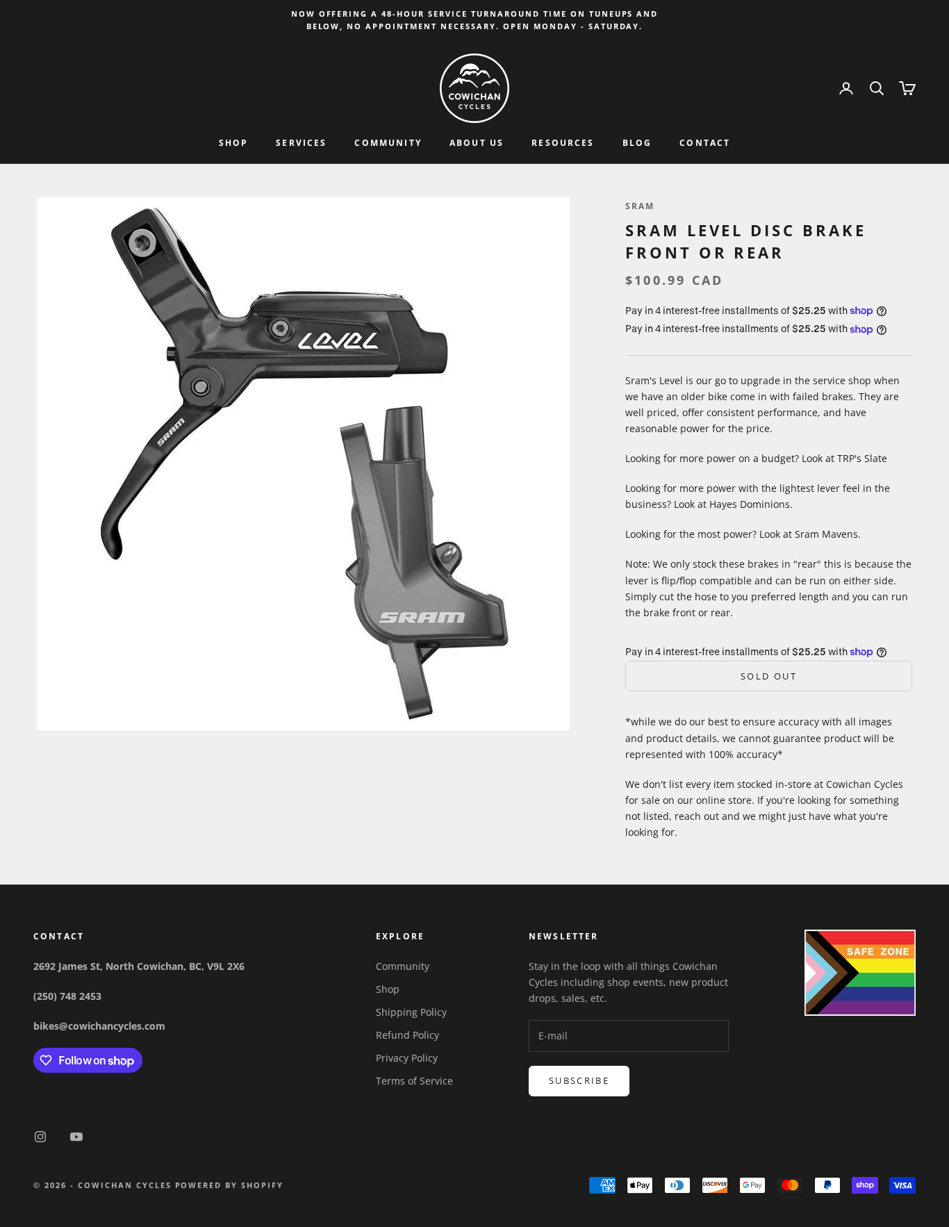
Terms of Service (414, 1080)
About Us (476, 143)
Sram (640, 206)
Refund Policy (407, 1034)
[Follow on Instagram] (40, 1137)
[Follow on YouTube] (76, 1137)
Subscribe (579, 1080)
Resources (562, 143)
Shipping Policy (411, 1012)
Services (301, 143)
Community (387, 143)
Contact (704, 143)
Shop (234, 143)
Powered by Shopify (229, 1185)
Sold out (769, 676)
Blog (637, 143)
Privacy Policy (407, 1057)
